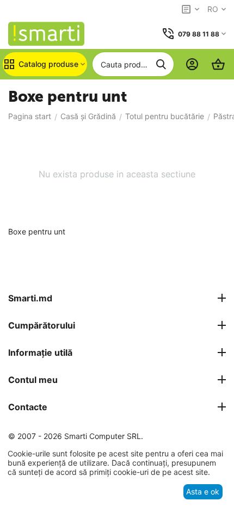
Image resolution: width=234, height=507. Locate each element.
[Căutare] (161, 64)
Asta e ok (202, 491)
